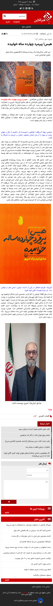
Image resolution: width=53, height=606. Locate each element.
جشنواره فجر (36, 586)
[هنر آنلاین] (43, 17)
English (17, 22)
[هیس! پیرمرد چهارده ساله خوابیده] (26, 79)
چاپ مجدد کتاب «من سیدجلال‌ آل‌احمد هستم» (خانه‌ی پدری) (27, 441)
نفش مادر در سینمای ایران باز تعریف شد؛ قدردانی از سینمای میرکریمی (27, 553)
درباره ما (27, 4)
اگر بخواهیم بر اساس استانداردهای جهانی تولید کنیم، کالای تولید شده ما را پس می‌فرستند (27, 455)
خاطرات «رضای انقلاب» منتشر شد (37, 447)
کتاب (34, 416)
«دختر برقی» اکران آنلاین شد (41, 564)
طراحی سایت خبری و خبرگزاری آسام (25, 600)
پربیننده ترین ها (37, 509)
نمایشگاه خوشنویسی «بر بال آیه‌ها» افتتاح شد (35, 541)
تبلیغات (21, 4)
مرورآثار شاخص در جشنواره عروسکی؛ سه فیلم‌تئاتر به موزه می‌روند (28, 525)
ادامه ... (5, 512)
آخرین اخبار (39, 520)
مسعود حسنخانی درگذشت (42, 575)
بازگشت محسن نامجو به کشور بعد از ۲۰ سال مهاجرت (33, 558)
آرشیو (15, 4)
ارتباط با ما (35, 4)
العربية (8, 22)
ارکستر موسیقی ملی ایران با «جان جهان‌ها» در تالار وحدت (31, 536)
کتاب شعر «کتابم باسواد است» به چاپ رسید (34, 429)
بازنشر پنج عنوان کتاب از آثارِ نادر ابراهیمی (35, 435)
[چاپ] (2, 34)
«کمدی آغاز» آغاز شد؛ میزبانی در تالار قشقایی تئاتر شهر (32, 530)
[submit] (8, 502)
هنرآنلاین (24, 592)
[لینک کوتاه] (7, 34)
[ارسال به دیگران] (4, 34)
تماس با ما (46, 586)
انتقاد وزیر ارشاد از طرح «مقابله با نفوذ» (37, 569)
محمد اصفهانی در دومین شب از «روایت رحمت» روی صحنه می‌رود (28, 547)
